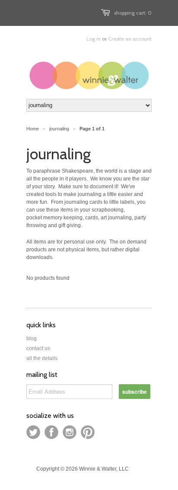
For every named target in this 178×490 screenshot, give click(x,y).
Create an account (130, 38)
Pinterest (88, 432)
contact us (38, 348)
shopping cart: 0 (133, 12)
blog (31, 338)
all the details (41, 358)
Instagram (69, 432)
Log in (93, 38)
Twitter (33, 432)
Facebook (51, 432)
